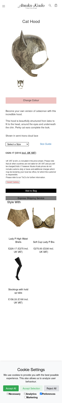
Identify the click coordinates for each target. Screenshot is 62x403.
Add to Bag (31, 190)
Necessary (15, 393)
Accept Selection (31, 388)
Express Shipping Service (31, 198)
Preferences (48, 393)
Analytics (31, 393)
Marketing (32, 397)
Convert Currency (13, 182)
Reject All (51, 388)
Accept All (11, 388)
